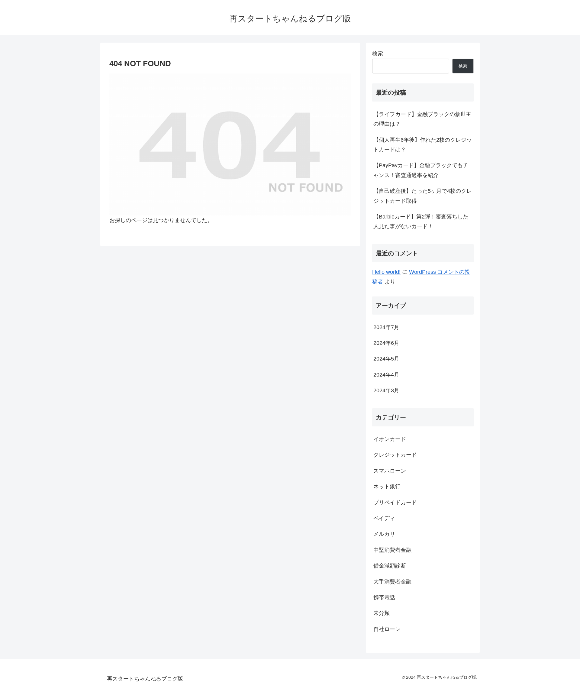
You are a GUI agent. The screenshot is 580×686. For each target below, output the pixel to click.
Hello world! (386, 272)
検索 (377, 53)
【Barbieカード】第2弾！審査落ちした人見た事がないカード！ (420, 221)
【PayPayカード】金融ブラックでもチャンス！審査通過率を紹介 (420, 170)
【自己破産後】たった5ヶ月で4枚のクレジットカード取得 (422, 196)
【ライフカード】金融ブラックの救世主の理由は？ (422, 119)
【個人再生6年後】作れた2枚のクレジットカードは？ (422, 145)
